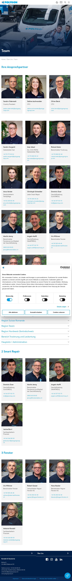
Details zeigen (61, 306)
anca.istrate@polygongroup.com (12, 204)
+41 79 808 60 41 (32, 156)
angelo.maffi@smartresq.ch (35, 248)
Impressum (16, 578)
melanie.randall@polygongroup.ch (11, 541)
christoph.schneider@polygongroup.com (35, 202)
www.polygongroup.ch (7, 573)
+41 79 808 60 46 (56, 154)
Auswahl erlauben (36, 312)
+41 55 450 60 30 (32, 495)
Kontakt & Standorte (8, 559)
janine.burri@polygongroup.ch (11, 441)
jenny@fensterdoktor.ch (10, 249)
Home (3, 59)
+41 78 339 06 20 (32, 199)
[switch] (27, 300)
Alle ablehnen (13, 312)
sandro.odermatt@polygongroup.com (11, 109)
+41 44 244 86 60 (9, 438)
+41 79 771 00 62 (8, 154)
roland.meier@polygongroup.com (59, 157)
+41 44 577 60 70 (56, 201)
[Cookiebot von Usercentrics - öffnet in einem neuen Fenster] (61, 267)
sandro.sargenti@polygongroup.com (11, 157)
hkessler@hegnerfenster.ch (59, 497)
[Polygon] (9, 2)
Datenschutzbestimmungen (29, 578)
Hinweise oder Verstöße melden (48, 578)
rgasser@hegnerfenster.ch (35, 497)
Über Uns (10, 59)
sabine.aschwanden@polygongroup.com (35, 109)
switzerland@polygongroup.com (9, 572)
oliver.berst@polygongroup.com (59, 109)
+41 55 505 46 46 (56, 243)
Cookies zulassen (59, 312)
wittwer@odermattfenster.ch (59, 246)
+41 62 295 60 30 (8, 201)
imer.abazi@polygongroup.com (35, 159)
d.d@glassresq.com (57, 203)
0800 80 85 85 (8, 247)
